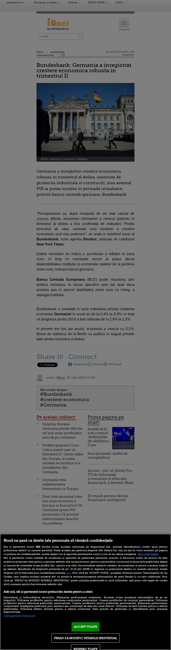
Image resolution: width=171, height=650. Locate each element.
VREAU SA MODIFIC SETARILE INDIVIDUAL (85, 638)
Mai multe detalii (148, 554)
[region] (85, 592)
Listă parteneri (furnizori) (19, 616)
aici (68, 572)
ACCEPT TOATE (85, 626)
